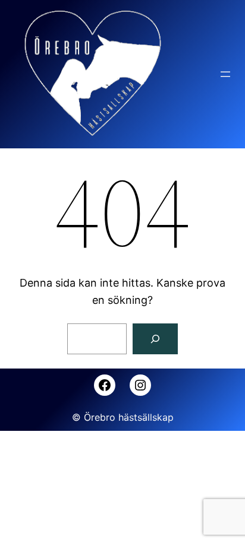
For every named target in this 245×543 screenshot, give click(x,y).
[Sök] (155, 338)
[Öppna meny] (225, 74)
